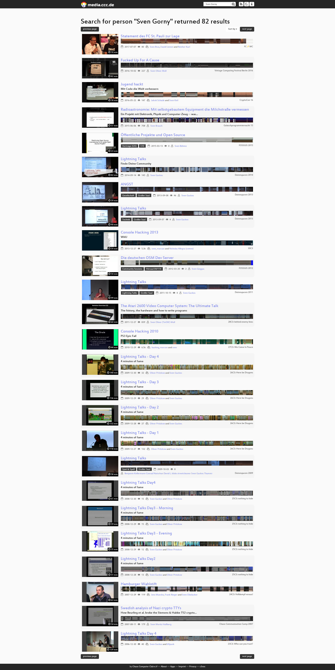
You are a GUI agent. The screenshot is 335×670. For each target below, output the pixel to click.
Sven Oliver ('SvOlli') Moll (162, 322)
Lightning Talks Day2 (138, 559)
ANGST (127, 184)
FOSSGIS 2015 (246, 145)
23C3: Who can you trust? (240, 644)
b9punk (170, 644)
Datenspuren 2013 (244, 195)
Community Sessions (132, 269)
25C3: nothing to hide (242, 498)
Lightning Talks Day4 (138, 483)
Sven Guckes (156, 175)
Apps (172, 666)
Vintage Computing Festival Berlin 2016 (234, 71)
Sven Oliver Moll (158, 71)
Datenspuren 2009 (244, 473)
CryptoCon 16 (246, 100)
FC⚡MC (248, 46)
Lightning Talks (133, 159)
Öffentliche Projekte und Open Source (153, 135)
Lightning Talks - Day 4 (140, 357)
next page (247, 29)
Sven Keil (173, 100)
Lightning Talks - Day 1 (140, 433)
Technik (126, 220)
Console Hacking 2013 (139, 233)
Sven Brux (154, 47)
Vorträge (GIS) (129, 146)
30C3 (250, 248)
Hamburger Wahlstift (139, 584)
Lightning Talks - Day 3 (140, 382)
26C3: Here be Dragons (241, 373)
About (164, 666)
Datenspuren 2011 (244, 292)
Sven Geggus (198, 269)
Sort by (232, 29)
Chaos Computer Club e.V (144, 666)
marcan (161, 249)
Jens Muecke (157, 595)
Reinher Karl (184, 47)
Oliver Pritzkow (157, 373)
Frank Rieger (171, 595)
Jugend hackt (132, 84)
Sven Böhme (181, 146)
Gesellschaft (128, 195)
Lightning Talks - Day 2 (140, 407)
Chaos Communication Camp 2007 (236, 624)
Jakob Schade (158, 100)
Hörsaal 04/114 (153, 269)
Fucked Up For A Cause (140, 60)
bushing (155, 347)
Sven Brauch (156, 126)
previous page (90, 29)
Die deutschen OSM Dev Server (147, 258)
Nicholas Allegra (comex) (181, 249)
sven (154, 249)
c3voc (202, 666)
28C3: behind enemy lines (240, 322)
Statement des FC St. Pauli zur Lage (150, 36)
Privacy (192, 666)
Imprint (182, 666)
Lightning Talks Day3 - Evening (146, 533)
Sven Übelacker (190, 595)
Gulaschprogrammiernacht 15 (238, 125)
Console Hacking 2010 (139, 332)
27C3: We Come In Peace (240, 347)
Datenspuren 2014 (244, 175)
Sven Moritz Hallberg (160, 624)
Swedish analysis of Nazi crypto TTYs (151, 608)
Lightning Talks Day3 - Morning (147, 508)
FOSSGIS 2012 (246, 268)
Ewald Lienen (167, 47)
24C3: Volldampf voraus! (241, 594)
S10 (142, 146)
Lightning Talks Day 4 (138, 634)
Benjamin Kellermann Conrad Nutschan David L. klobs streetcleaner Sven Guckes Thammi (168, 473)
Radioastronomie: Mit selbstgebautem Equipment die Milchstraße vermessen (185, 110)
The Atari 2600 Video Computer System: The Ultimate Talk (169, 306)
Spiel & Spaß (128, 469)
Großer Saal (144, 195)
